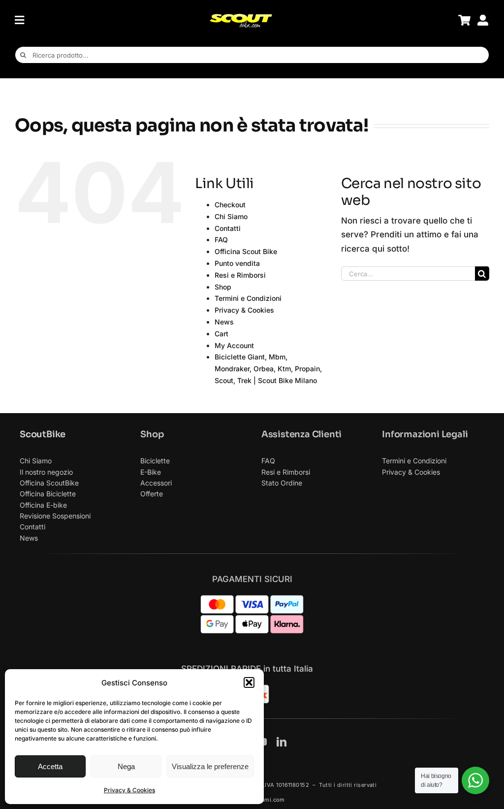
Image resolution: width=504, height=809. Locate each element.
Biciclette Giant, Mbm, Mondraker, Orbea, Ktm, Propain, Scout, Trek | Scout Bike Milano (268, 369)
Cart (221, 333)
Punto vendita (237, 263)
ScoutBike (42, 434)
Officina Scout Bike (246, 251)
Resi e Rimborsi (240, 275)
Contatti (228, 228)
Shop (223, 287)
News (224, 322)
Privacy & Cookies (129, 790)
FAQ (221, 239)
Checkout (230, 204)
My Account (234, 345)
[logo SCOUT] (241, 17)
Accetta (50, 766)
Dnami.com (269, 799)
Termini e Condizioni (248, 298)
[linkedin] (281, 742)
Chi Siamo (231, 216)
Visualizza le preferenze (210, 766)
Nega (126, 766)
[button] (249, 682)
